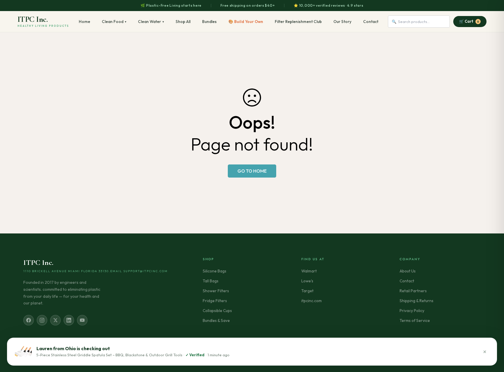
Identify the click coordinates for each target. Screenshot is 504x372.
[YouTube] (82, 320)
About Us (408, 271)
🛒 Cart (469, 21)
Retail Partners (413, 290)
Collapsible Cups (217, 310)
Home (84, 21)
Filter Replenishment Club (298, 21)
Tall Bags (210, 281)
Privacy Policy (412, 310)
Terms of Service (415, 320)
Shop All (183, 21)
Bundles (209, 21)
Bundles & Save (216, 320)
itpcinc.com (311, 300)
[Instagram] (42, 320)
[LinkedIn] (69, 320)
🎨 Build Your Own (245, 21)
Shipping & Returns (416, 300)
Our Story (342, 21)
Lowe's (307, 281)
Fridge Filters (215, 300)
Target (307, 290)
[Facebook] (28, 320)
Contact (370, 21)
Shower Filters (216, 290)
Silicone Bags (214, 271)
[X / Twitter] (55, 320)
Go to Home (252, 171)
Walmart (309, 271)
